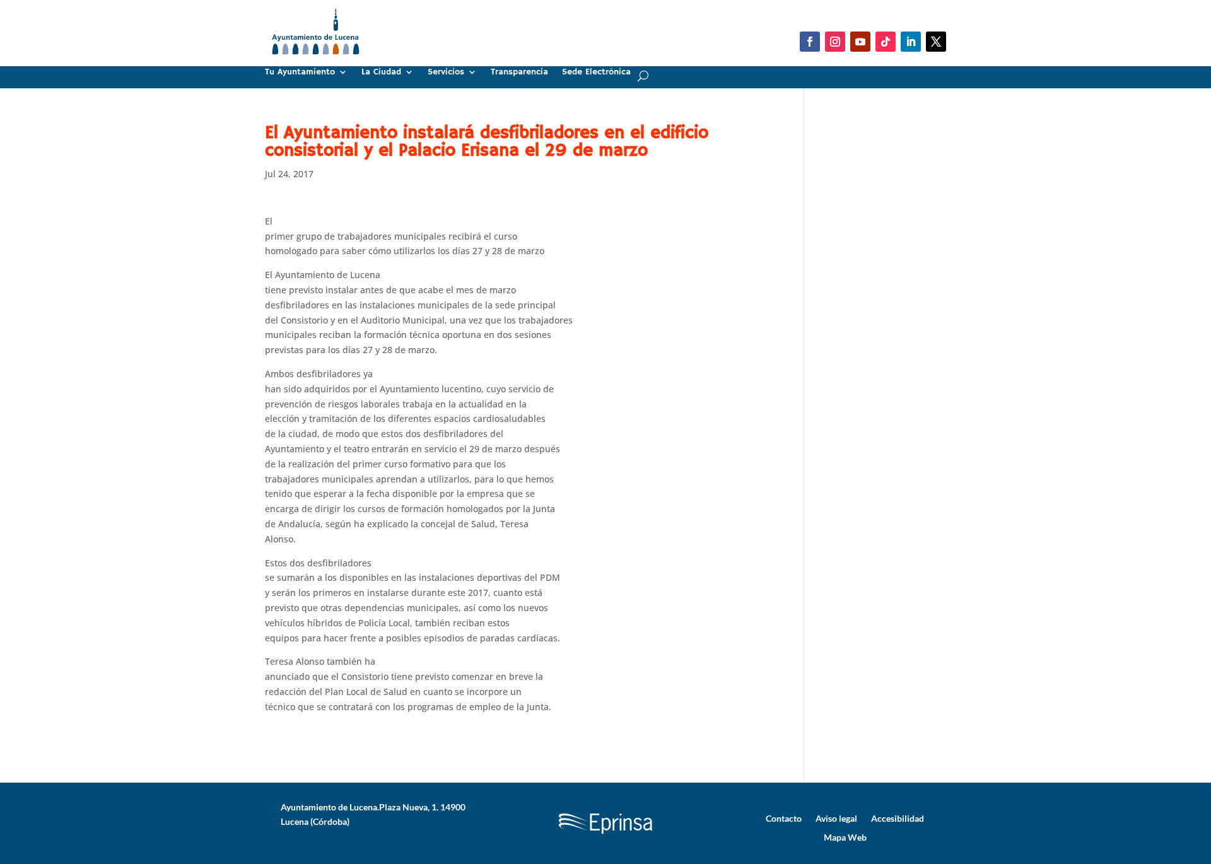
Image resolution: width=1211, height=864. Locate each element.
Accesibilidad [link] (897, 818)
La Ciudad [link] (381, 72)
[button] (810, 42)
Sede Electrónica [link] (596, 72)
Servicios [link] (446, 72)
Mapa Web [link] (845, 837)
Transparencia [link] (519, 72)
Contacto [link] (784, 818)
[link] (315, 60)
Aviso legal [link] (836, 818)
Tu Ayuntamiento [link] (300, 72)
